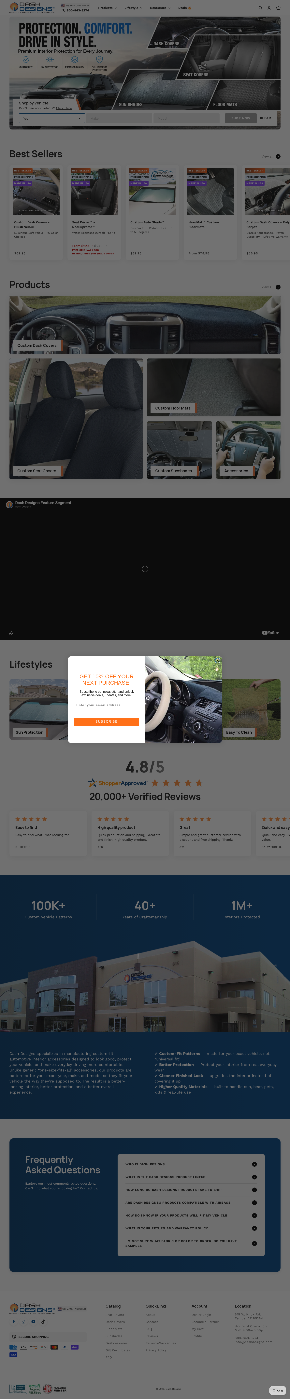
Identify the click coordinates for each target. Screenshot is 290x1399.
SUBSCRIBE (106, 721)
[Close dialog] (217, 660)
